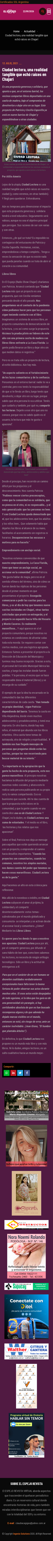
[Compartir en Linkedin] (13, 1073)
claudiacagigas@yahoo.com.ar (30, 1523)
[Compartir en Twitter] (20, 1073)
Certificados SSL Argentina (14, 2)
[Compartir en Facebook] (27, 1073)
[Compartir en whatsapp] (7, 1073)
